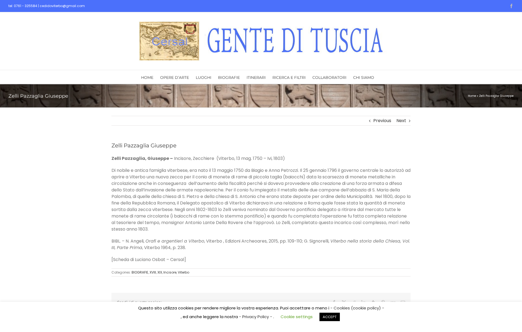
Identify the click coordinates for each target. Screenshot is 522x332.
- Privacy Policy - (256, 316)
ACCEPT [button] (330, 316)
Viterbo (183, 272)
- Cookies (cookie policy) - (357, 308)
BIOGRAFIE (140, 272)
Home (472, 96)
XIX (159, 272)
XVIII (153, 272)
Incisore (169, 272)
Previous (382, 120)
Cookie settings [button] (297, 316)
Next (401, 120)
